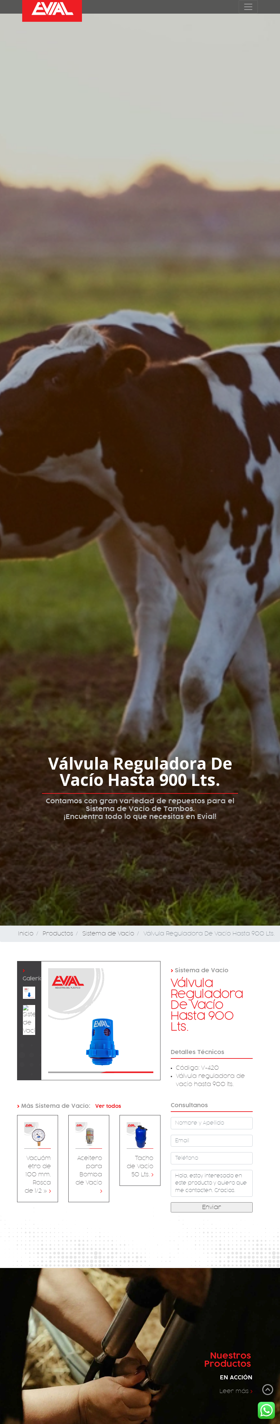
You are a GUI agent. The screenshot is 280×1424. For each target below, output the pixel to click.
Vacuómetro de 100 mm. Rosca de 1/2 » (38, 1175)
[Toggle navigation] (248, 7)
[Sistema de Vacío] (29, 992)
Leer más (236, 1391)
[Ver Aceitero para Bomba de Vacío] (88, 1135)
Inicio (25, 934)
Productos (58, 934)
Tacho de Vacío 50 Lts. (140, 1166)
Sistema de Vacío (108, 934)
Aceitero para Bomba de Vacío (88, 1175)
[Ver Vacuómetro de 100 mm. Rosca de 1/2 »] (37, 1135)
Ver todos (107, 1106)
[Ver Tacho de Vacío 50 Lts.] (140, 1135)
